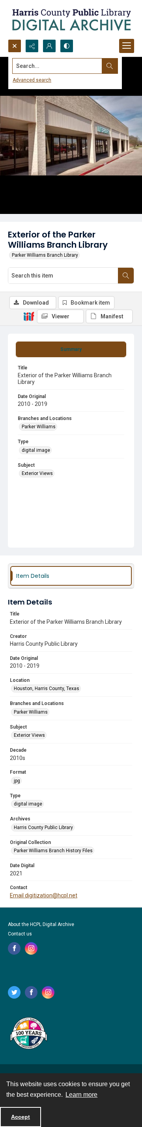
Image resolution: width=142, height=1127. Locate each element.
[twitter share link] (14, 992)
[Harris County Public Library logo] (28, 1034)
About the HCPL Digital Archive (41, 924)
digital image (36, 450)
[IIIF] (28, 316)
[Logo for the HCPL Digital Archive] (71, 19)
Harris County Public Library (43, 827)
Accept (20, 1117)
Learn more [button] (81, 1094)
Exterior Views (37, 473)
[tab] (71, 349)
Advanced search (32, 80)
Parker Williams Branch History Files (53, 850)
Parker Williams (39, 426)
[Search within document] (126, 275)
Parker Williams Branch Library (45, 255)
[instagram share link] (31, 948)
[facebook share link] (14, 948)
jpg (17, 781)
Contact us (20, 934)
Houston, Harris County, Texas (46, 688)
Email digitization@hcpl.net (43, 895)
